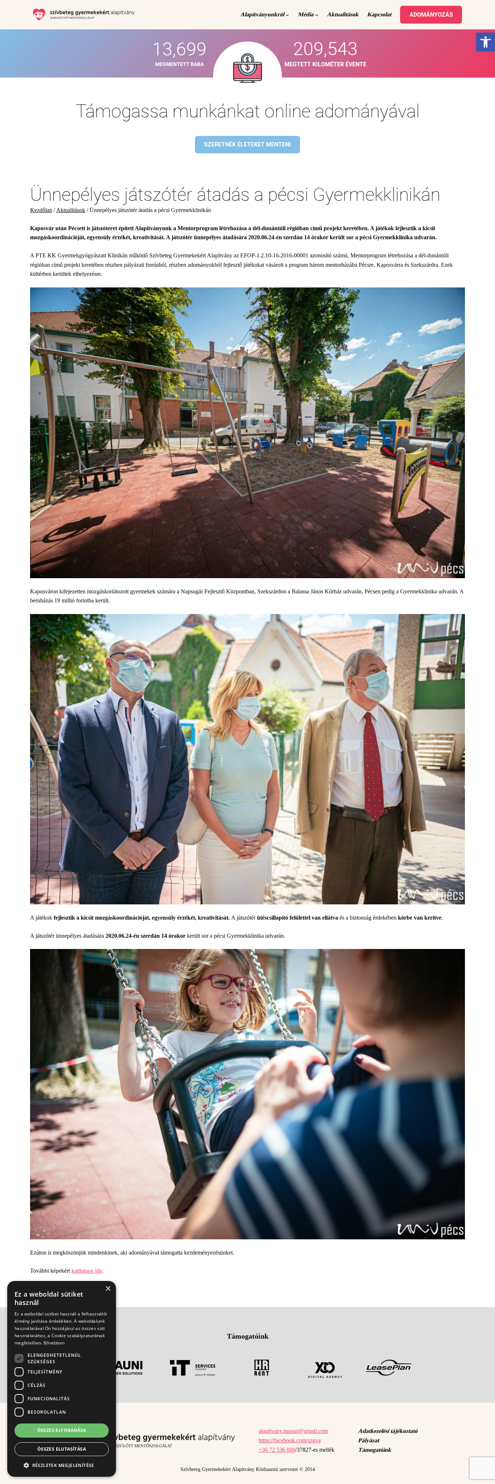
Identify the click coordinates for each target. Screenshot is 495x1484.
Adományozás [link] (431, 14)
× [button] (108, 1289)
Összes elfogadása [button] (61, 1430)
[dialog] (61, 1379)
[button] (61, 1465)
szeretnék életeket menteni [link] (247, 144)
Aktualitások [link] (70, 210)
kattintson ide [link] (86, 1270)
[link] (485, 42)
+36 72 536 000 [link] (277, 1449)
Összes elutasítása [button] (61, 1449)
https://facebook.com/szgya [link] (290, 1440)
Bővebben (54, 1343)
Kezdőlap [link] (41, 210)
